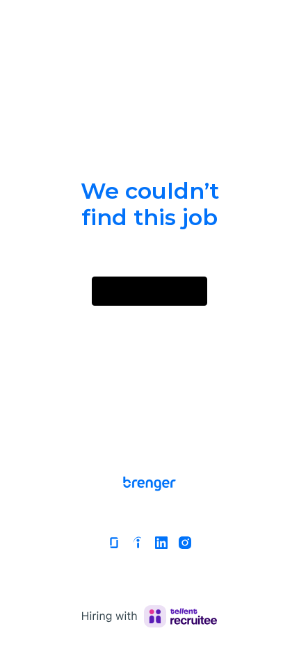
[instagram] (185, 542)
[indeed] (138, 542)
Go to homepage (149, 290)
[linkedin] (161, 542)
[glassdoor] (114, 542)
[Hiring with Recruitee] (149, 616)
